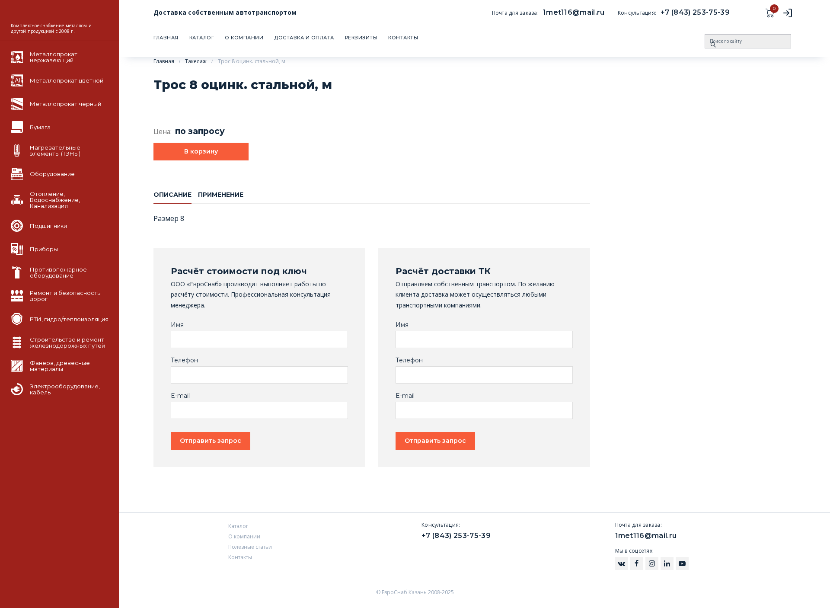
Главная (166, 38)
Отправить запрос (210, 441)
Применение (220, 194)
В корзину (201, 151)
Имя (177, 325)
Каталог (201, 38)
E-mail (180, 396)
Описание (172, 194)
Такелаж (196, 61)
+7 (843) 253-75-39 (695, 12)
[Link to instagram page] (621, 563)
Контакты (403, 38)
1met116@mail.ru (574, 12)
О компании (244, 38)
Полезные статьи (250, 546)
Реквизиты (361, 38)
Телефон (184, 360)
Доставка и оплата (304, 38)
